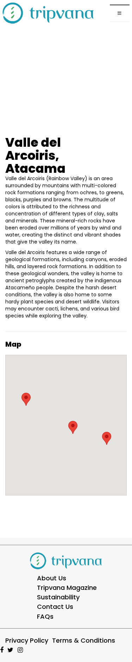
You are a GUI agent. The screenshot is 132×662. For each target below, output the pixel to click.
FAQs (45, 616)
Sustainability (58, 597)
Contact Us (55, 606)
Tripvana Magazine (67, 587)
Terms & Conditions (83, 640)
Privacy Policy (26, 640)
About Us (51, 578)
